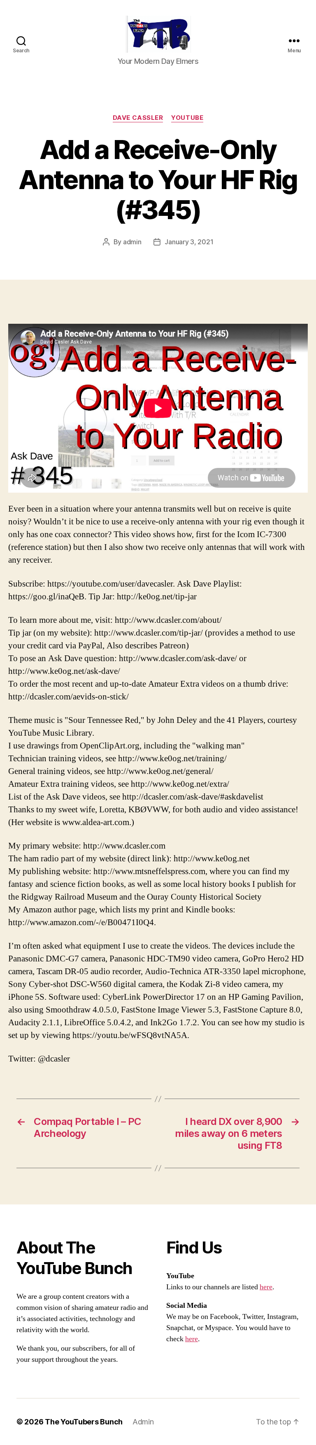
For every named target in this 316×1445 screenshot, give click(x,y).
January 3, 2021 (189, 242)
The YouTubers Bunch (84, 1421)
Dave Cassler (138, 118)
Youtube (187, 118)
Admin (143, 1421)
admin (132, 242)
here (266, 1287)
